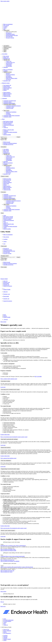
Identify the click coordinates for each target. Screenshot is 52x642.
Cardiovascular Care (10, 62)
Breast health (6, 283)
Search (2, 137)
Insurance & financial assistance (10, 143)
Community (6, 48)
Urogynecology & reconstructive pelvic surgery (10, 468)
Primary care (6, 57)
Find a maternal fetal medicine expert (8, 458)
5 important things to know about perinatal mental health (13, 556)
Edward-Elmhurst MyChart (12, 35)
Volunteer (8, 113)
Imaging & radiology (10, 74)
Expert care (7, 560)
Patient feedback (6, 92)
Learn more (3, 387)
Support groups (6, 86)
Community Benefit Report (9, 103)
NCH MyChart (9, 36)
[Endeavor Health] (26, 43)
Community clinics (10, 107)
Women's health (8, 550)
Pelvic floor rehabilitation (6, 460)
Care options (6, 45)
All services (8, 79)
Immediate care (6, 58)
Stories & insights (7, 134)
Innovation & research (8, 122)
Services (5, 316)
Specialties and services (8, 144)
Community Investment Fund (9, 100)
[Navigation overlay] (3, 288)
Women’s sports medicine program (8, 530)
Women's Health (4, 278)
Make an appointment (8, 24)
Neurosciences (9, 63)
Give (4, 29)
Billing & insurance (7, 93)
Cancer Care (8, 61)
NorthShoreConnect (10, 34)
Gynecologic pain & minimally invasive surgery (10, 389)
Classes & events (6, 96)
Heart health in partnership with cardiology (9, 439)
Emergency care (6, 80)
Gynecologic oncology (5, 381)
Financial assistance (7, 87)
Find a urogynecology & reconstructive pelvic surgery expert (13, 528)
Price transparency (7, 633)
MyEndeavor (9, 32)
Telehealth (5, 67)
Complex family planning (6, 345)
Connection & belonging (8, 125)
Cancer (6, 571)
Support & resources (7, 286)
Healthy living (8, 549)
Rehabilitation (9, 77)
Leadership (5, 131)
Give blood (8, 114)
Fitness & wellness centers (11, 78)
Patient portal (6, 30)
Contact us (5, 127)
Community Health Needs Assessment (11, 115)
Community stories (7, 116)
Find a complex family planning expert (9, 378)
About (5, 50)
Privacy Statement (7, 630)
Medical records (6, 94)
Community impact (7, 101)
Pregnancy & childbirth (10, 561)
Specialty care (6, 59)
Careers (4, 27)
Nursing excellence (7, 123)
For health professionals (8, 620)
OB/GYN (5, 281)
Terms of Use (6, 629)
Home (4, 314)
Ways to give (6, 110)
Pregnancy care (6, 282)
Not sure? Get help (10, 37)
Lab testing (8, 75)
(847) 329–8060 (38, 376)
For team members (7, 621)
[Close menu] (1, 83)
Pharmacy (8, 73)
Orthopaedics (9, 64)
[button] (3, 606)
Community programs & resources (13, 105)
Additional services (7, 72)
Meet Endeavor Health (8, 121)
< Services (5, 319)
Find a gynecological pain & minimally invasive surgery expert (14, 436)
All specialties (9, 66)
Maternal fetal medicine (5, 447)
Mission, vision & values (8, 129)
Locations (5, 26)
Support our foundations (11, 111)
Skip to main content (5, 1)
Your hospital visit (7, 85)
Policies (5, 90)
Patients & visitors (7, 47)
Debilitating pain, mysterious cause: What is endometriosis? (13, 545)
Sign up (2, 601)
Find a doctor (6, 25)
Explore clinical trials (5, 434)
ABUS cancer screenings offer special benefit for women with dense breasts (17, 567)
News (4, 126)
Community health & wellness (9, 104)
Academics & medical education (10, 132)
